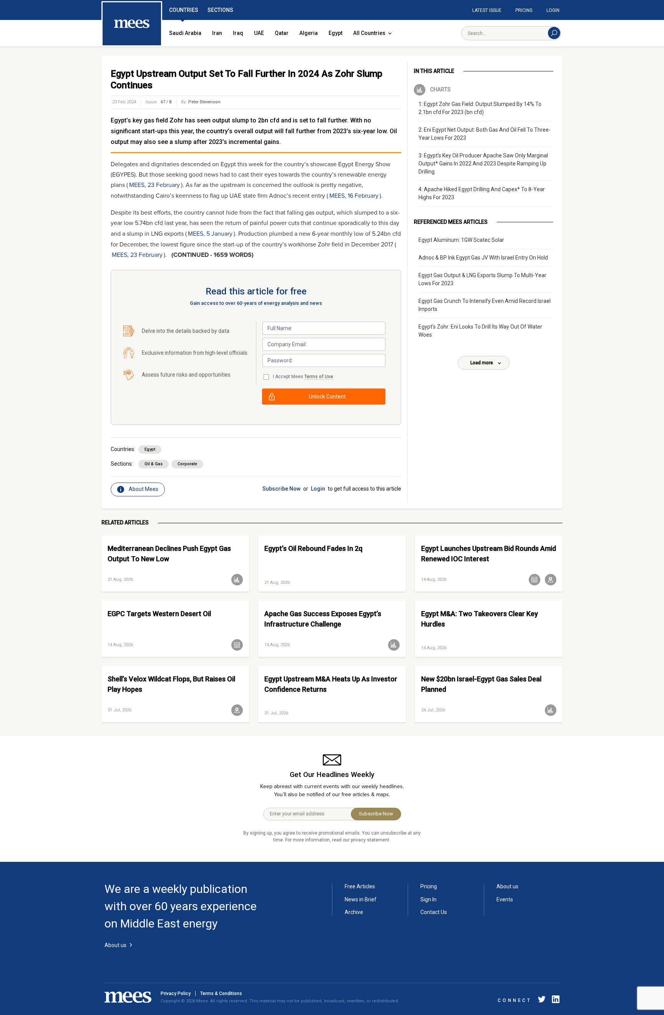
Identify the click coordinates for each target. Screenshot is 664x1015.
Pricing (524, 10)
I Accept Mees (303, 376)
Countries (183, 10)
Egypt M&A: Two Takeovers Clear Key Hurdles (479, 619)
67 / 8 (166, 101)
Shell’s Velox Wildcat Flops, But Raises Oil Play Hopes (171, 684)
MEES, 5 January (210, 234)
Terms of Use (318, 376)
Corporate (187, 463)
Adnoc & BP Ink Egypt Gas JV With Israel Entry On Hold (483, 258)
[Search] (554, 33)
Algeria (308, 33)
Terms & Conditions (221, 993)
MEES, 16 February (353, 196)
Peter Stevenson (204, 101)
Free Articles (360, 886)
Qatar (282, 33)
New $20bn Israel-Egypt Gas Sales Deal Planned (481, 684)
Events (504, 899)
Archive (354, 912)
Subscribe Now (281, 489)
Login (552, 10)
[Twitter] (542, 1000)
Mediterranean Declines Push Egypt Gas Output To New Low (169, 553)
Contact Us (433, 912)
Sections (220, 10)
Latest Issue (486, 10)
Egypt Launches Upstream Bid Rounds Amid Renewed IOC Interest (488, 553)
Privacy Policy (176, 993)
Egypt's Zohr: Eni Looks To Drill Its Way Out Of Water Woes (480, 331)
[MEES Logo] (131, 24)
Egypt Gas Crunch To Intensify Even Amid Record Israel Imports (484, 305)
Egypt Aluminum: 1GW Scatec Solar (461, 240)
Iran (217, 33)
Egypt (335, 33)
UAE (259, 33)
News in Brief (361, 899)
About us (507, 886)
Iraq (238, 33)
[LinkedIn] (554, 1000)
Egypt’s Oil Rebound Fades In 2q (313, 548)
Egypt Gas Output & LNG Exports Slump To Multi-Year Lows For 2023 (482, 279)
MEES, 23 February (154, 185)
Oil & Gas (153, 463)
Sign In (428, 899)
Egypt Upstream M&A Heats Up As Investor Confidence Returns (330, 684)
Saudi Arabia (185, 33)
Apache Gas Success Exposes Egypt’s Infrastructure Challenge (322, 619)
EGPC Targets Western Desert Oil (159, 614)
